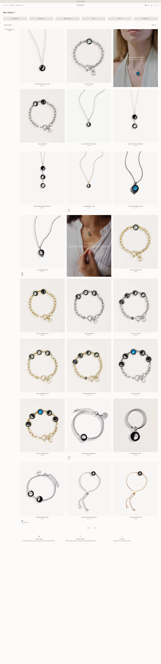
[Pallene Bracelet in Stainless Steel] (89, 425)
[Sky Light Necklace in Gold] (89, 178)
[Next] (157, 1)
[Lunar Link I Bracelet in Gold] (135, 242)
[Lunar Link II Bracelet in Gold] (42, 305)
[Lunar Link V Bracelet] (135, 365)
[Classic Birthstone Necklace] (42, 242)
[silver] (69, 457)
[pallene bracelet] (22, 521)
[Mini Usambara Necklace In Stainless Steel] (42, 178)
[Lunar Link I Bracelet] (89, 56)
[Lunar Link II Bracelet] (42, 116)
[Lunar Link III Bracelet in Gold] (42, 365)
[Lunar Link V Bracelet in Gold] (42, 425)
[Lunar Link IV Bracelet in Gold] (89, 365)
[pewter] (22, 273)
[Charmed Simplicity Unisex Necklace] (42, 56)
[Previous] (3, 1)
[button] (3, 5)
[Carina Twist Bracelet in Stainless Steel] (89, 489)
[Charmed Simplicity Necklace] (135, 58)
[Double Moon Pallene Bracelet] (42, 489)
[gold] (69, 147)
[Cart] (157, 5)
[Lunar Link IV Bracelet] (135, 305)
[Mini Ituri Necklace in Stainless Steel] (135, 116)
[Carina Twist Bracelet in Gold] (135, 489)
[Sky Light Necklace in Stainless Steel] (89, 116)
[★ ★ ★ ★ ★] (89, 246)
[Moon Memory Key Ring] (135, 425)
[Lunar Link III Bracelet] (89, 305)
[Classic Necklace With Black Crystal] (135, 178)
